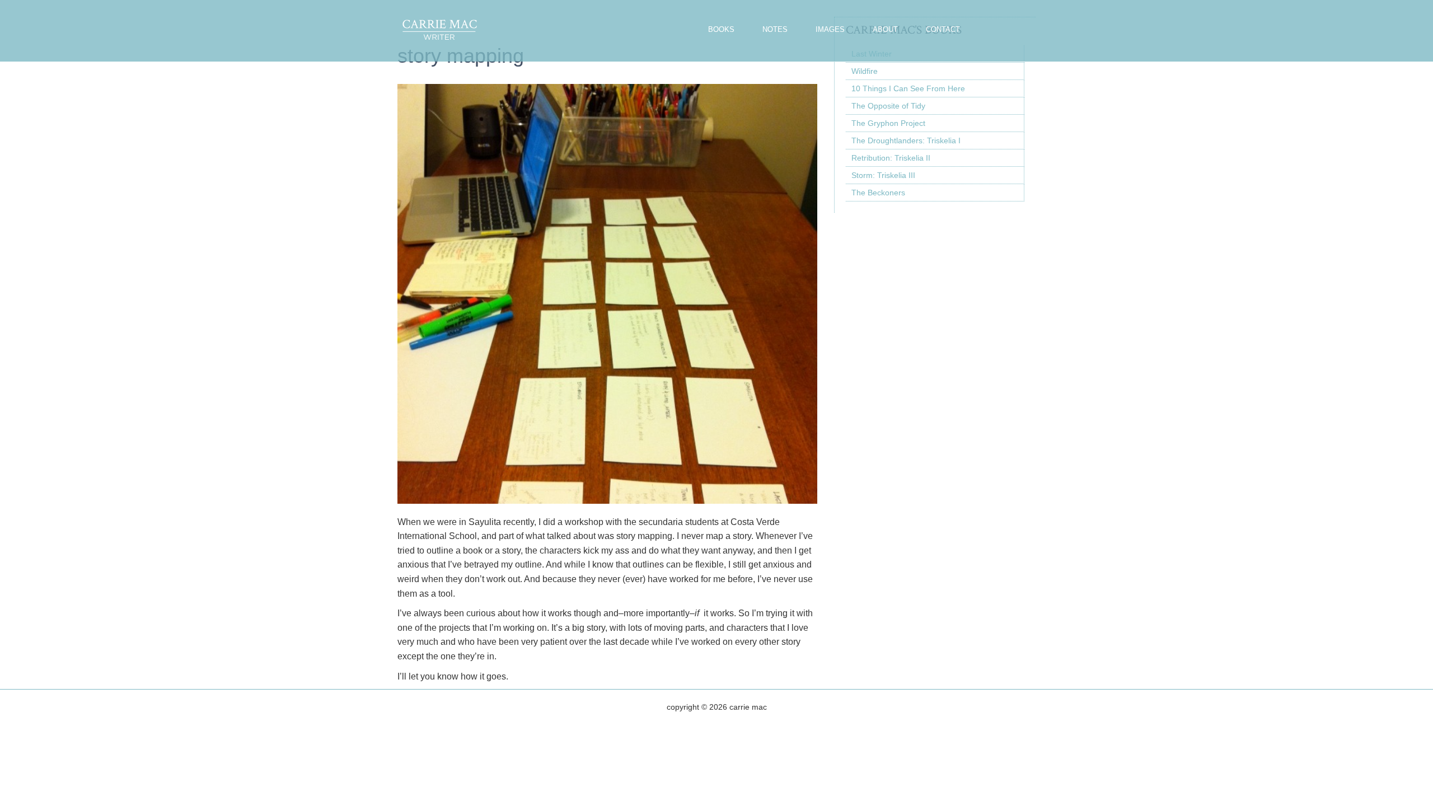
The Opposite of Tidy (888, 105)
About (885, 29)
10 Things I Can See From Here (908, 88)
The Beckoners (878, 192)
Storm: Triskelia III (883, 175)
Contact (943, 29)
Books (721, 29)
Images (830, 29)
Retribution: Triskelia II (890, 157)
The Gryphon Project (888, 123)
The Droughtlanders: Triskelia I (906, 140)
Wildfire (864, 71)
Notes (775, 29)
